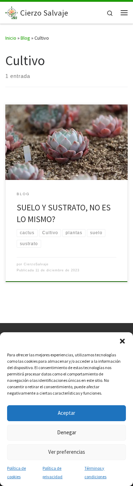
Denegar (66, 432)
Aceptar (66, 412)
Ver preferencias (66, 451)
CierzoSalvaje (36, 264)
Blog (25, 38)
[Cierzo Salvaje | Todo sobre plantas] (11, 12)
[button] (122, 341)
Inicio (10, 38)
